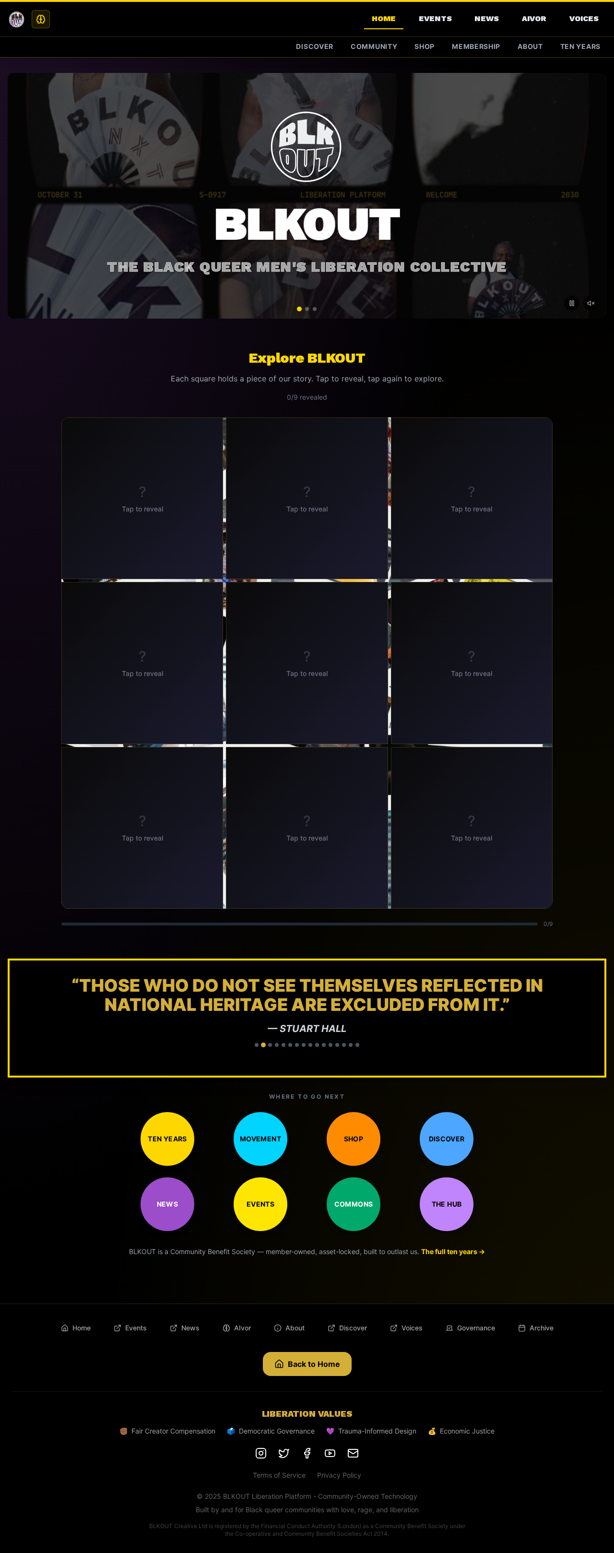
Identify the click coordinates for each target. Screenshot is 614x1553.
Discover (314, 46)
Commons (353, 1204)
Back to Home (314, 1364)
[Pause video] (571, 303)
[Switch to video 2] (307, 309)
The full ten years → (453, 1251)
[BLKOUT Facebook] (307, 1453)
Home (384, 18)
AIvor (534, 18)
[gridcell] (142, 498)
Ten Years (580, 46)
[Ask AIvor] (41, 19)
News (486, 18)
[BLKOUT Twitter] (284, 1453)
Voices (584, 18)
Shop (424, 46)
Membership (476, 46)
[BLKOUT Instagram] (261, 1453)
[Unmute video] (591, 303)
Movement (260, 1139)
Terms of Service (279, 1475)
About (530, 46)
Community (374, 46)
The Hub (446, 1204)
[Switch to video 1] (299, 309)
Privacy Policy (339, 1475)
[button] (307, 1018)
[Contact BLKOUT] (353, 1453)
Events (435, 18)
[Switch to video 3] (315, 309)
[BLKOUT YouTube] (330, 1453)
